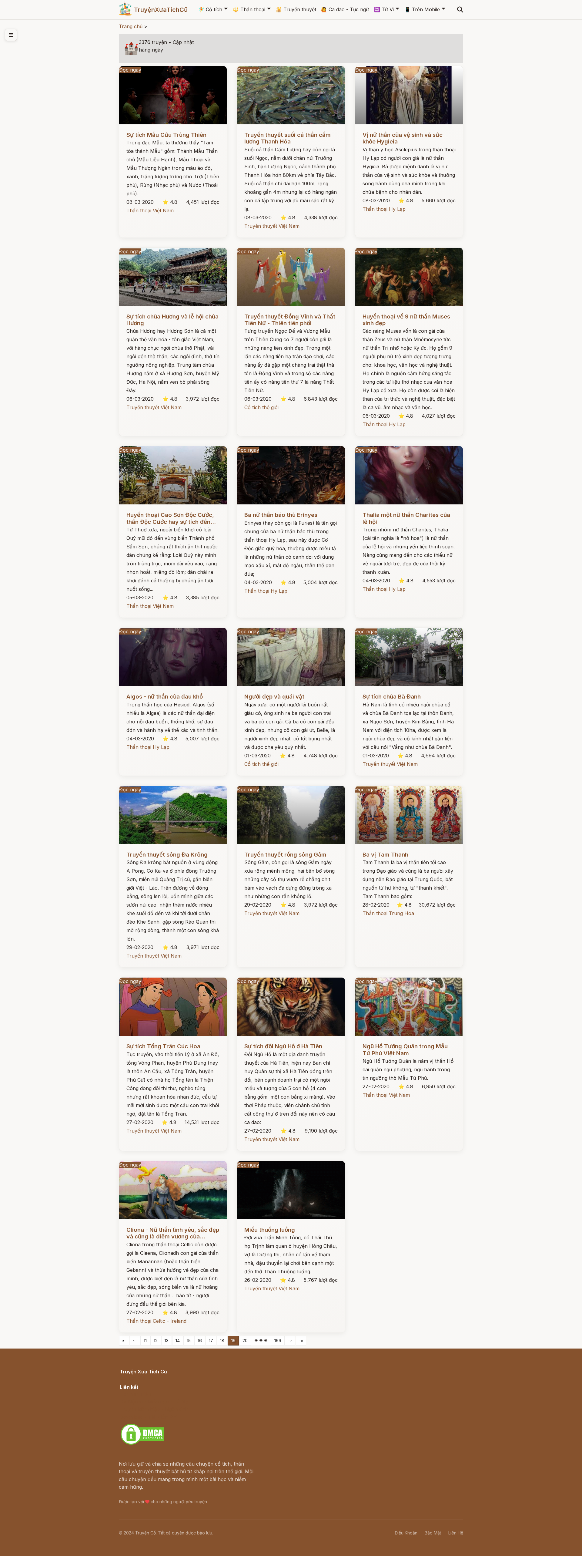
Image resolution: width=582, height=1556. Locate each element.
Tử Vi (384, 9)
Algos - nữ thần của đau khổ (164, 696)
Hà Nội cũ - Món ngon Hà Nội (154, 1402)
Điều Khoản (406, 1532)
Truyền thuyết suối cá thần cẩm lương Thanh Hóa (287, 138)
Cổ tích (210, 9)
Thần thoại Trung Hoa (388, 913)
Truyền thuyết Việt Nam (271, 226)
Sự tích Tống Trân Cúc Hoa (163, 1046)
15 (189, 1340)
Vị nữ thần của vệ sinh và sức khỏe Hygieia (403, 138)
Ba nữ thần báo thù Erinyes (280, 514)
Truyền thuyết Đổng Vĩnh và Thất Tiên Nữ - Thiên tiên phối (289, 320)
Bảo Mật (433, 1532)
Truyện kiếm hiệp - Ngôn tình (154, 1409)
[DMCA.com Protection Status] (142, 1444)
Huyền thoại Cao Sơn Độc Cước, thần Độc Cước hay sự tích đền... (171, 518)
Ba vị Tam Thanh (385, 854)
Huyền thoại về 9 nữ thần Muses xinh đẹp (406, 320)
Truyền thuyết (296, 9)
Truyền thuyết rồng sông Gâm (285, 854)
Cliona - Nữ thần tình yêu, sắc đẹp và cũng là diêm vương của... (172, 1233)
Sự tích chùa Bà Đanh (392, 696)
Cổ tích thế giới (261, 407)
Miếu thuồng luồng (269, 1229)
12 (156, 1340)
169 (277, 1340)
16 (200, 1340)
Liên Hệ (455, 1532)
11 (145, 1340)
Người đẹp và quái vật (274, 696)
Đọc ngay (130, 70)
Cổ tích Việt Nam (139, 1378)
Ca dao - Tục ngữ (345, 9)
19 (233, 1340)
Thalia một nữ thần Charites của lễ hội (406, 518)
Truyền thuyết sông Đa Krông (167, 854)
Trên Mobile (422, 9)
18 (222, 1340)
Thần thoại (249, 9)
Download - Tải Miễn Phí (148, 1417)
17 (211, 1340)
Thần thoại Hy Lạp (384, 209)
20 (245, 1340)
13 (167, 1340)
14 (178, 1340)
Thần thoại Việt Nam (150, 210)
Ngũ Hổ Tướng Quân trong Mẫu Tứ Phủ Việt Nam (405, 1049)
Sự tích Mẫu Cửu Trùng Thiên (166, 134)
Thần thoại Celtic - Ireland (156, 1321)
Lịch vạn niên (135, 1394)
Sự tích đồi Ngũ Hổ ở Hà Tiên (283, 1046)
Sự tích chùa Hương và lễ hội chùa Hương (172, 320)
